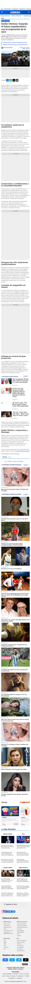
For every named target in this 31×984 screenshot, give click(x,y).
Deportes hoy (6, 938)
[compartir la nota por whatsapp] (10, 80)
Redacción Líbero (7, 47)
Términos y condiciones (18, 969)
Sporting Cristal (7, 927)
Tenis (5, 945)
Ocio (2, 18)
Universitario (7, 925)
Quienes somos (16, 967)
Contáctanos (9, 967)
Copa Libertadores (21, 923)
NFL (5, 949)
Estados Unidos (21, 950)
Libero (21, 973)
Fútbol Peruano (16, 15)
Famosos (19, 944)
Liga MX (19, 935)
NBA (5, 944)
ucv (10, 457)
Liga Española (20, 932)
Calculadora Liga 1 (8, 930)
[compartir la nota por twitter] (13, 80)
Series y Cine (20, 945)
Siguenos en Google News (17, 80)
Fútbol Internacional (22, 921)
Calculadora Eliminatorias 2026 (8, 933)
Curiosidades (20, 947)
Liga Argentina (20, 930)
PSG (18, 934)
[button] (29, 12)
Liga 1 (5, 929)
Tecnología (19, 949)
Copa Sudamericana (22, 927)
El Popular (16, 973)
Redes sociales (21, 942)
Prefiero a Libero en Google (15, 461)
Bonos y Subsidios (21, 940)
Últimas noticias (5, 15)
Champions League (22, 925)
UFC (5, 940)
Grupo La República (7, 973)
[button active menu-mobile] (2, 12)
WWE (5, 942)
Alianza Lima (7, 923)
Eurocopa (19, 929)
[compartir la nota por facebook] (7, 80)
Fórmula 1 (6, 947)
